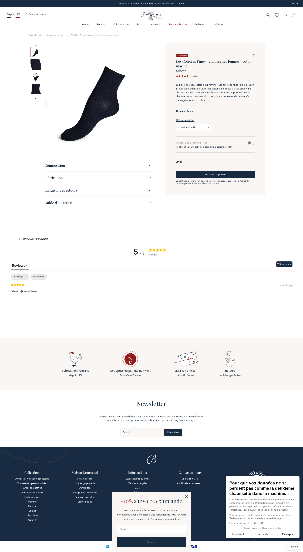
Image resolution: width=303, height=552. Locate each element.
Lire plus (205, 100)
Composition (55, 165)
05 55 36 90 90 (190, 478)
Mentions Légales (137, 483)
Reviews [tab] (19, 265)
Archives (199, 24)
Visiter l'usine (85, 501)
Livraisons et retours (61, 190)
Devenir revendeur (85, 497)
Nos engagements (85, 483)
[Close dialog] (186, 497)
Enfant (32, 511)
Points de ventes (38, 14)
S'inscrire (173, 432)
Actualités (84, 488)
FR (293, 3)
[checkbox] (39, 277)
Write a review (284, 264)
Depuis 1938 (13, 14)
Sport (140, 24)
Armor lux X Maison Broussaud (32, 478)
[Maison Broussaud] (151, 15)
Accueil (32, 35)
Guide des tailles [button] (185, 120)
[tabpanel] (151, 296)
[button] (268, 15)
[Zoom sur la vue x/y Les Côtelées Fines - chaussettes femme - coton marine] (97, 96)
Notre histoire (85, 478)
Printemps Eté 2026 (32, 492)
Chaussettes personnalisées (32, 483)
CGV (137, 488)
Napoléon (155, 24)
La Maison (217, 24)
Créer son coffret (32, 488)
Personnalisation (178, 24)
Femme (101, 24)
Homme (84, 24)
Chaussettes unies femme (51, 35)
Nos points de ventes (85, 492)
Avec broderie (251, 143)
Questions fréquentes (138, 478)
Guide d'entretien (58, 202)
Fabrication (54, 177)
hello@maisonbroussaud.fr (190, 483)
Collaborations (121, 24)
